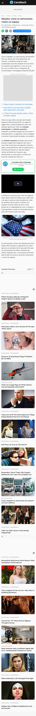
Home (2, 15)
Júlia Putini (7, 25)
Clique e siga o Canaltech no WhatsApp (18, 104)
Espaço (20, 15)
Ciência (14, 15)
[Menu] (3, 3)
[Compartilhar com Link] (10, 31)
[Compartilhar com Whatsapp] (2, 31)
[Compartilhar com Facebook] (6, 31)
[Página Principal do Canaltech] (18, 3)
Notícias (8, 15)
